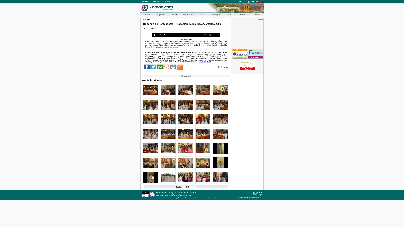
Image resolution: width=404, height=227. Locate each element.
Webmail (229, 15)
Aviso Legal (188, 198)
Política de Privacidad (200, 198)
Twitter (240, 1)
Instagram (244, 1)
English (261, 1)
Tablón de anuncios (188, 15)
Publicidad (243, 15)
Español (257, 1)
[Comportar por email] (166, 68)
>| (194, 187)
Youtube (249, 1)
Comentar (224, 67)
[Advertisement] (247, 33)
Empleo (202, 15)
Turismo (167, 1)
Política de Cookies (214, 198)
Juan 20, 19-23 (205, 62)
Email (253, 1)
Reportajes (161, 15)
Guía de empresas (215, 15)
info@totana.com (179, 198)
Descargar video (186, 39)
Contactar (256, 15)
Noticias (147, 15)
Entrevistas (174, 15)
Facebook (236, 1)
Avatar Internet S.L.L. (255, 197)
